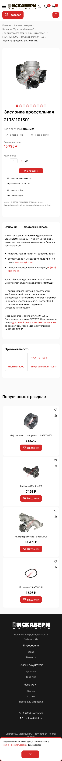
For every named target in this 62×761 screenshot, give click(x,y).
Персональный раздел (31, 701)
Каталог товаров (23, 25)
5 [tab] (31, 106)
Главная (6, 25)
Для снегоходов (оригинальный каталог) (24, 32)
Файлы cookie (31, 639)
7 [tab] (38, 106)
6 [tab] (34, 106)
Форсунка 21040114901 (31, 486)
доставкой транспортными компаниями (34, 322)
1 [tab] (17, 106)
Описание (11, 227)
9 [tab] (45, 106)
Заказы (31, 690)
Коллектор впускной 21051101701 (31, 536)
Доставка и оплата (36, 227)
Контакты (31, 657)
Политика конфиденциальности (31, 634)
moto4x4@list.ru (24, 262)
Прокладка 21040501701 (31, 587)
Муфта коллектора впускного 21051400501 (31, 435)
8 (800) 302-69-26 (33, 712)
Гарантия (31, 676)
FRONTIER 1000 (10, 36)
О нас (31, 651)
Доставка (31, 671)
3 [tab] (24, 106)
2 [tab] (20, 106)
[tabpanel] (31, 75)
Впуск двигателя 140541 (33, 36)
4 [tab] (27, 106)
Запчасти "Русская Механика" (18, 29)
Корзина (31, 696)
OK (30, 754)
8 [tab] (41, 106)
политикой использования (15, 744)
